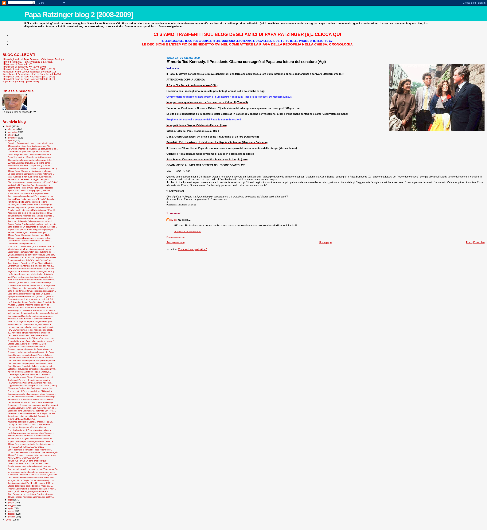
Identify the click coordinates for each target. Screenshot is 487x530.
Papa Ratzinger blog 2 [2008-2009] (78, 14)
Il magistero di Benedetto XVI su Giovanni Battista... (31, 263)
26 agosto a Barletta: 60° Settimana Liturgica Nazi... (31, 388)
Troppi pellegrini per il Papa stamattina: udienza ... (30, 430)
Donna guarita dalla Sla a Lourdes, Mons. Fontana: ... (32, 394)
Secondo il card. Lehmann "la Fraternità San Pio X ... (32, 411)
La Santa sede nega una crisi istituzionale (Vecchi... (31, 274)
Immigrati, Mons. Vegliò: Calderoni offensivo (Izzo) (31, 480)
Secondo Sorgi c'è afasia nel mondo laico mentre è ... (32, 341)
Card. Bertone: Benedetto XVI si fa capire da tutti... (31, 366)
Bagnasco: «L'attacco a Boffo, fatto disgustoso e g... (32, 271)
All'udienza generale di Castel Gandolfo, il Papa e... (31, 422)
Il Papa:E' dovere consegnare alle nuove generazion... (32, 455)
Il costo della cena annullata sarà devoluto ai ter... (30, 307)
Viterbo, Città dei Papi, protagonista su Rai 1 (28, 491)
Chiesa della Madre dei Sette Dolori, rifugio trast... (30, 486)
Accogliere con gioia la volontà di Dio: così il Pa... (30, 213)
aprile (11, 508)
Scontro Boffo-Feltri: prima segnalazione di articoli (30, 188)
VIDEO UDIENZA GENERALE (21, 419)
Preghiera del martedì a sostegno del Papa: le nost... (32, 489)
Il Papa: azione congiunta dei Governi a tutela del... (31, 438)
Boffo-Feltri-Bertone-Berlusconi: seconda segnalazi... (32, 285)
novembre (13, 132)
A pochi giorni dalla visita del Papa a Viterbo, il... (29, 372)
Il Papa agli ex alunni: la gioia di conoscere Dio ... (30, 146)
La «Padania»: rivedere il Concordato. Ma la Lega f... (32, 402)
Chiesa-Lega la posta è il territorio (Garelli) (27, 344)
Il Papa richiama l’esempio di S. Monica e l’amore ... (31, 216)
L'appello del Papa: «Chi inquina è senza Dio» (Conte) (32, 385)
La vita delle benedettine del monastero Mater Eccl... (32, 477)
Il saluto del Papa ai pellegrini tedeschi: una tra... (30, 380)
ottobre (11, 135)
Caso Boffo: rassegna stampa (21, 243)
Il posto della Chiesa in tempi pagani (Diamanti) (29, 190)
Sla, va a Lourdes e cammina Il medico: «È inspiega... (32, 397)
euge (173, 219)
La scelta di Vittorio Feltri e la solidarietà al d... (28, 335)
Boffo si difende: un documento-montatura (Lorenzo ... (32, 227)
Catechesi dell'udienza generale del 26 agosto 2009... (32, 369)
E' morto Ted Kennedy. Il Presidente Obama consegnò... (33, 452)
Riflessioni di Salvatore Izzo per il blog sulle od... (30, 165)
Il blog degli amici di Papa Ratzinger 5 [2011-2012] (28, 69)
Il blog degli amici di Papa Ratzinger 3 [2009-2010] (28, 79)
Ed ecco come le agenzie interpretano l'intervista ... (31, 174)
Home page (325, 242)
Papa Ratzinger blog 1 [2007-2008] (20, 81)
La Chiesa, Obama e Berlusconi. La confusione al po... (33, 149)
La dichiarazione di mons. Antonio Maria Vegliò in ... (31, 433)
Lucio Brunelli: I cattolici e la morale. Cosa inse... (30, 241)
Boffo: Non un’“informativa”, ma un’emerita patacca (31, 246)
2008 (9, 519)
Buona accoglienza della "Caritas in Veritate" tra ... (30, 260)
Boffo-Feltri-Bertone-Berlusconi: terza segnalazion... (31, 280)
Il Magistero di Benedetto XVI (17, 64)
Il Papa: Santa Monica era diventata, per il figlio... (30, 235)
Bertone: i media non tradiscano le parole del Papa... (31, 352)
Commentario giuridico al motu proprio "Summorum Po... (33, 469)
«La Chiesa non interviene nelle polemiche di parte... (31, 288)
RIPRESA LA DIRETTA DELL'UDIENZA (26, 447)
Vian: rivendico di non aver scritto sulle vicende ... (30, 177)
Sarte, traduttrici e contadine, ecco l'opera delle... (30, 450)
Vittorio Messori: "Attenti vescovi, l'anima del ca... (30, 324)
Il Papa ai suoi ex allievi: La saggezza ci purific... (30, 179)
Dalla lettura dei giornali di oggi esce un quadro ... (30, 294)
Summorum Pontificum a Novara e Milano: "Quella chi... (33, 474)
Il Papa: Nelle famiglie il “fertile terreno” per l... (28, 232)
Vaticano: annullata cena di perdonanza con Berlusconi (33, 313)
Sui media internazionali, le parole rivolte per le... (30, 163)
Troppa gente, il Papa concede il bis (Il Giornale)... (30, 391)
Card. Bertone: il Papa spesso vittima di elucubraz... (31, 363)
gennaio (12, 517)
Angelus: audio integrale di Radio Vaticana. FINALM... (32, 210)
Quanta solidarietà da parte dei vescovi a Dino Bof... (31, 255)
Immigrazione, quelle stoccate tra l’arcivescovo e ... (31, 472)
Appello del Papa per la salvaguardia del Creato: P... (31, 441)
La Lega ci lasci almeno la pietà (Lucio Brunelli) (29, 424)
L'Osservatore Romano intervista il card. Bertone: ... (32, 358)
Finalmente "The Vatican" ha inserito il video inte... (30, 383)
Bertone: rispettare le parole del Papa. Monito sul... (31, 349)
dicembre (12, 129)
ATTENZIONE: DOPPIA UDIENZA (23, 458)
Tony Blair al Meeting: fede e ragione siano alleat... (30, 330)
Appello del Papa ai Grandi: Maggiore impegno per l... (32, 229)
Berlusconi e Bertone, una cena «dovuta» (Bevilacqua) (33, 405)
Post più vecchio (475, 242)
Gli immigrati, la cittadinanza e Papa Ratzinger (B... (31, 204)
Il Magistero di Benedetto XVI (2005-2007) (24, 66)
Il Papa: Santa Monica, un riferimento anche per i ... (31, 171)
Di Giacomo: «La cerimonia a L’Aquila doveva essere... (33, 257)
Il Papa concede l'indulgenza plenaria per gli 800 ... (31, 497)
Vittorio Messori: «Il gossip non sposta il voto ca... (30, 249)
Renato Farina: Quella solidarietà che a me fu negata (32, 224)
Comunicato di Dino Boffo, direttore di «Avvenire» (30, 316)
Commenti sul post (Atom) (192, 249)
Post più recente (175, 242)
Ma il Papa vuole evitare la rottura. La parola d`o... (30, 277)
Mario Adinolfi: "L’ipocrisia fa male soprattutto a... (30, 185)
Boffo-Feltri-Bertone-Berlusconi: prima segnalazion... (32, 291)
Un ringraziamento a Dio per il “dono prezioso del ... (31, 377)
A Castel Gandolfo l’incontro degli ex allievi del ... (30, 305)
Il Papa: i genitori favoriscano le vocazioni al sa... (30, 238)
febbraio (12, 514)
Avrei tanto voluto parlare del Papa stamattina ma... (31, 196)
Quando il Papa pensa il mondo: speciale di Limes (30, 143)
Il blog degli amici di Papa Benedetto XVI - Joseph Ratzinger (33, 59)
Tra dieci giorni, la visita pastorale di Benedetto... (30, 374)
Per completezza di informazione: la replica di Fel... (31, 299)
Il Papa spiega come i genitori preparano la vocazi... (31, 207)
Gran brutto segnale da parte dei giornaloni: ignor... (31, 321)
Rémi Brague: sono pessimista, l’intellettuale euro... (31, 494)
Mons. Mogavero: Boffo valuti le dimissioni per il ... (30, 154)
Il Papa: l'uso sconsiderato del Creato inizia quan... (31, 444)
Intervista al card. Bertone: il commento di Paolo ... (31, 319)
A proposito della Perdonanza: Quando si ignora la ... (32, 296)
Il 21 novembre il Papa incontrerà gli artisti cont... (30, 333)
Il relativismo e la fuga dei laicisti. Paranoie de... (29, 416)
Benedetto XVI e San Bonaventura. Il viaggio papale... (32, 413)
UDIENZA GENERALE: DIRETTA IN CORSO (28, 463)
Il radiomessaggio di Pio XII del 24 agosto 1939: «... (31, 483)
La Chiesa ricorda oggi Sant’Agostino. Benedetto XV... (32, 302)
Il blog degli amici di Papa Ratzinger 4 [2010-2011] (28, 76)
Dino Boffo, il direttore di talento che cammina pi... (30, 282)
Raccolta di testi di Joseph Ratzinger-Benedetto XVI (29, 71)
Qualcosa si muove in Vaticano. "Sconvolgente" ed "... (32, 408)
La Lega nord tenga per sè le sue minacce (27, 427)
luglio (10, 500)
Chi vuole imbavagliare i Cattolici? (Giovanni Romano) (32, 168)
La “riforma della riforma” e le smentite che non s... (31, 266)
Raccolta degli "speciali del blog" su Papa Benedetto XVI (31, 74)
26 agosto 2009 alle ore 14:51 (187, 231)
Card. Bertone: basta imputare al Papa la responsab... (32, 360)
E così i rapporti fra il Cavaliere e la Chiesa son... (30, 157)
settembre (13, 138)
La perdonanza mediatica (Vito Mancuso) (26, 346)
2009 (9, 126)
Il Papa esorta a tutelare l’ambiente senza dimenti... (31, 399)
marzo (11, 511)
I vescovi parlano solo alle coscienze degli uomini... (31, 327)
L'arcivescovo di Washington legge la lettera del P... (31, 252)
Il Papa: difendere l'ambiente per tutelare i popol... (30, 218)
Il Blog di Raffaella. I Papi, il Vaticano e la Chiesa (27, 61)
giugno (11, 502)
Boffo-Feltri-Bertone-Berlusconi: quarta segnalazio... (31, 268)
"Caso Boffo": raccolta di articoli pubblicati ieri (28, 193)
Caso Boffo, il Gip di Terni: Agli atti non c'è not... (29, 151)
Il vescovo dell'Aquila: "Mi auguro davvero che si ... (31, 221)
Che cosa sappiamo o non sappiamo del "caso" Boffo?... (33, 182)
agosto (11, 140)
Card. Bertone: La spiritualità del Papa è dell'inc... (30, 355)
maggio (11, 505)
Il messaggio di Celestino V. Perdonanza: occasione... (32, 310)
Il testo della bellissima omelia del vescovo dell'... (30, 160)
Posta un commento (175, 237)
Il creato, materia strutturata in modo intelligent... (30, 436)
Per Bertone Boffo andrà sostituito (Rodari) (27, 202)
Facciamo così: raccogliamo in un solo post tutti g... (31, 466)
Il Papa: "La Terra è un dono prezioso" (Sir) (27, 461)
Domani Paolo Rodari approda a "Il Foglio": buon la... (32, 199)
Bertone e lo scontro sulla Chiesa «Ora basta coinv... (32, 338)
